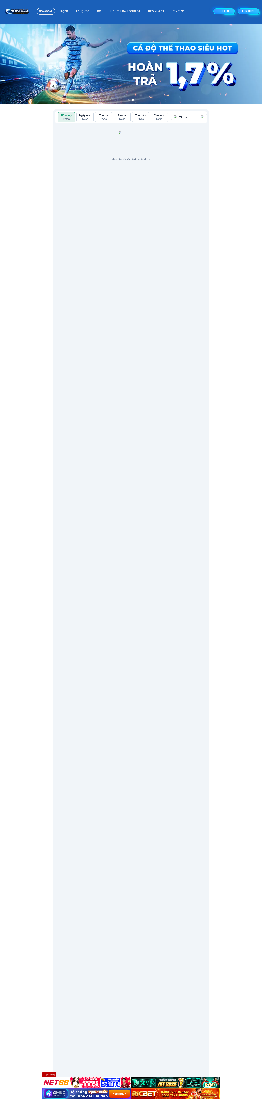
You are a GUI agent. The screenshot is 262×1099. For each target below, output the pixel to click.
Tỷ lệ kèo (82, 11)
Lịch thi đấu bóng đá (125, 11)
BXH (99, 11)
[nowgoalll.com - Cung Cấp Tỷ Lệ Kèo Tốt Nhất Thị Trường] (17, 12)
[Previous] (10, 64)
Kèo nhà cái (156, 11)
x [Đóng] (49, 1074)
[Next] (252, 64)
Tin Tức (178, 11)
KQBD (64, 11)
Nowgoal (46, 11)
